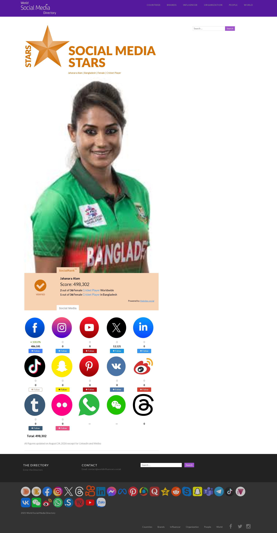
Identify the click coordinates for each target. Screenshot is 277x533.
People (233, 5)
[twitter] (116, 337)
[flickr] (61, 414)
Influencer (190, 5)
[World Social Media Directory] (38, 15)
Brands (172, 5)
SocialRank (68, 270)
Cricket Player (91, 290)
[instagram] (61, 337)
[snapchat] (61, 376)
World (248, 5)
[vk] (116, 376)
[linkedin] (143, 337)
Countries (153, 5)
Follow (36, 351)
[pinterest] (89, 376)
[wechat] (116, 414)
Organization (213, 5)
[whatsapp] (89, 414)
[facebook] (34, 337)
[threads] (143, 414)
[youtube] (89, 337)
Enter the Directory (33, 469)
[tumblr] (34, 414)
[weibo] (143, 376)
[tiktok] (34, 376)
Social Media (67, 308)
